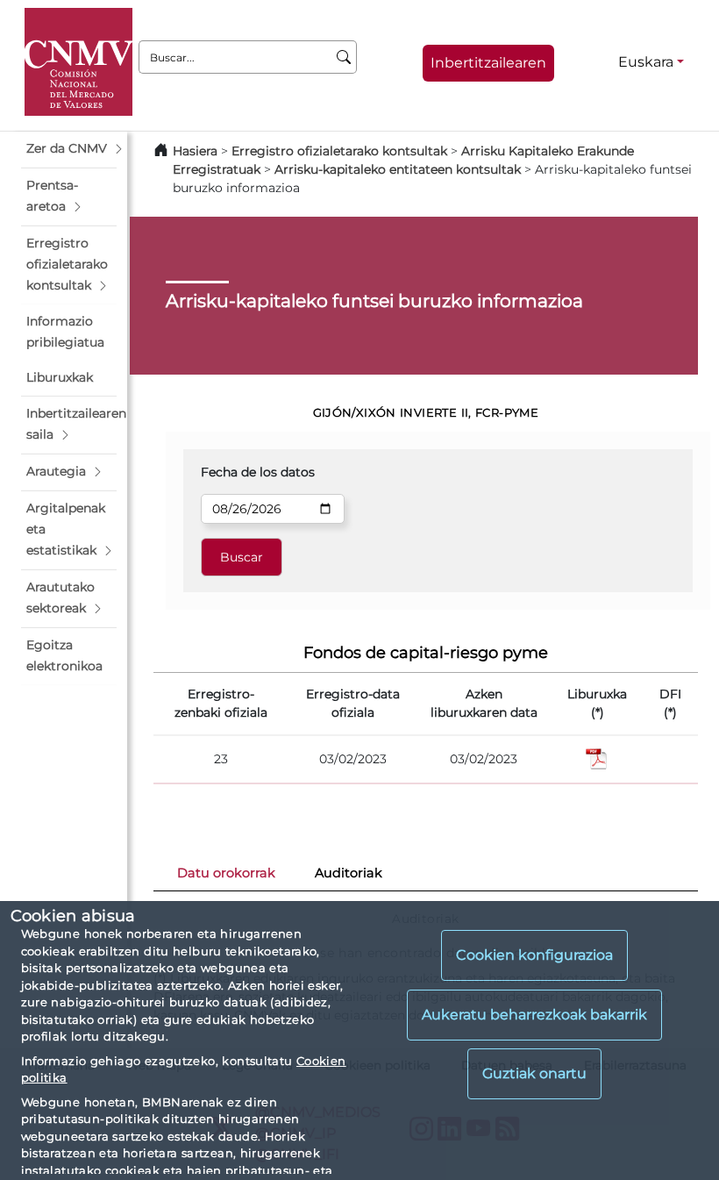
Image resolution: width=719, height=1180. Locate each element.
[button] (69, 149)
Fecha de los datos (258, 472)
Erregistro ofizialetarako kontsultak (339, 151)
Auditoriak (348, 873)
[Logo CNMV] (78, 62)
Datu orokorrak (226, 873)
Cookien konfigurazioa (534, 955)
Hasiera (195, 151)
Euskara (645, 62)
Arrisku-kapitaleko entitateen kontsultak (397, 169)
